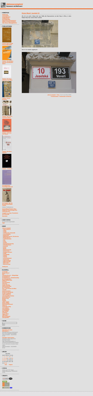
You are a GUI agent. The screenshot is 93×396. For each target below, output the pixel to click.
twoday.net (5, 266)
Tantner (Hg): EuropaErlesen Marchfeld (7, 44)
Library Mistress (6, 294)
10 (6, 358)
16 (4, 360)
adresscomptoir (51, 95)
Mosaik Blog (5, 298)
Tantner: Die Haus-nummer (7, 152)
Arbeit (4, 231)
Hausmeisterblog (6, 286)
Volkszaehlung (7, 260)
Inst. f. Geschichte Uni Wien (9, 288)
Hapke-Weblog (6, 285)
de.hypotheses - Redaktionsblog (10, 277)
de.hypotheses (6, 276)
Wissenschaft (6, 264)
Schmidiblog (5, 310)
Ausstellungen (7, 234)
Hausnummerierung (8, 243)
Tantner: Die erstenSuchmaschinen (7, 117)
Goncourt (4, 283)
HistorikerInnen (7, 245)
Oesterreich (6, 251)
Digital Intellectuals (7, 280)
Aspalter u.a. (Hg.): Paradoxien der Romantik (10, 213)
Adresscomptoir (14, 4)
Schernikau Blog (6, 306)
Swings (5, 255)
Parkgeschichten (7, 252)
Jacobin (4, 289)
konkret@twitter (6, 291)
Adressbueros (7, 229)
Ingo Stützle (5, 311)
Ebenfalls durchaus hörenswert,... (7, 330)
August (11, 364)
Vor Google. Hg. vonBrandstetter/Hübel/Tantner (7, 204)
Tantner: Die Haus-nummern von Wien (7, 79)
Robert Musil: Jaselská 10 (30, 13)
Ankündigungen (6, 17)
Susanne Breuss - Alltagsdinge (10, 275)
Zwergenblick (5, 317)
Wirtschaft (6, 263)
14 (12, 358)
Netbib (4, 299)
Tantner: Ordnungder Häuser (6, 133)
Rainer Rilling (5, 303)
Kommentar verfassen (65, 96)
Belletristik (6, 235)
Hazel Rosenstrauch (7, 304)
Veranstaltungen (7, 258)
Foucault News (6, 282)
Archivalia (5, 271)
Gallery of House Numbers (9, 21)
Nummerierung (7, 249)
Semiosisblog (5, 309)
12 (9, 358)
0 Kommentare (55, 96)
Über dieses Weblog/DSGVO (9, 23)
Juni (6, 364)
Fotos (4, 241)
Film (4, 240)
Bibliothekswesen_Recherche (11, 236)
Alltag (4, 230)
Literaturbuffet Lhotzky (8, 296)
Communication (7, 239)
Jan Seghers (5, 308)
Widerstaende (6, 261)
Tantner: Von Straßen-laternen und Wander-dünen (7, 62)
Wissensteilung (6, 316)
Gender (5, 242)
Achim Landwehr (6, 293)
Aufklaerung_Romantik (9, 233)
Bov (3, 274)
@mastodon (5, 15)
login (3, 223)
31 (6, 363)
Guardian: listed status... (8, 337)
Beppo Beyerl (5, 273)
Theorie (5, 257)
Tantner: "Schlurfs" (7, 168)
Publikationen (5, 18)
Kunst (4, 247)
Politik (4, 253)
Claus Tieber (5, 314)
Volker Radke (5, 302)
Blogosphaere (6, 237)
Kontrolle (5, 246)
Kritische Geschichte (7, 292)
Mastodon (4, 216)
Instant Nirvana (6, 297)
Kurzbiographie (6, 19)
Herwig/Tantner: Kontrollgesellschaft (7, 186)
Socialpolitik (6, 254)
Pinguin (4, 300)
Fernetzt (4, 281)
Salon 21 (4, 305)
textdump (4, 312)
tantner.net (5, 14)
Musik (4, 248)
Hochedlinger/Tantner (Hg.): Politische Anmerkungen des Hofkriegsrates (9, 210)
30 (4, 363)
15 (3, 360)
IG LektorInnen (6, 287)
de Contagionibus (6, 279)
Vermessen (6, 259)
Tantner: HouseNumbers (6, 99)
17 (6, 360)
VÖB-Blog (4, 315)
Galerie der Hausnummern (9, 20)
